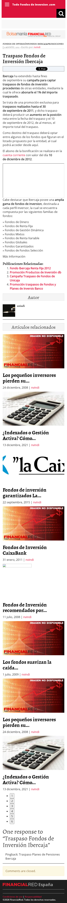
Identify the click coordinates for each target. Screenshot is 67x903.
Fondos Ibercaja (38, 44)
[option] (33, 419)
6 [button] (12, 821)
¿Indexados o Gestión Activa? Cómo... (26, 435)
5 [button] (12, 816)
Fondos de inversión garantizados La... (24, 492)
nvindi (37, 47)
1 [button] (12, 796)
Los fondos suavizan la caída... (27, 664)
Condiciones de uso (13, 896)
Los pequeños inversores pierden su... (29, 378)
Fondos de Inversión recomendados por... (25, 607)
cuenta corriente (14, 155)
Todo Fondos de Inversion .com (33, 4)
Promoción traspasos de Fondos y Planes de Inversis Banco (33, 286)
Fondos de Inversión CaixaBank (25, 550)
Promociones (56, 44)
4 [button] (12, 811)
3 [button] (12, 806)
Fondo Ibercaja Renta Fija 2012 (30, 268)
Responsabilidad (33, 896)
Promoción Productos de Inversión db (35, 272)
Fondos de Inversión (15, 44)
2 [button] (12, 801)
